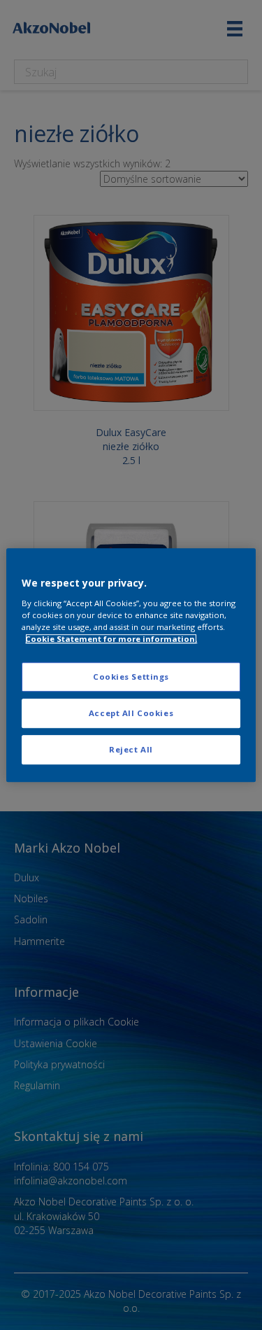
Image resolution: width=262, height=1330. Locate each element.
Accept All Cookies (131, 713)
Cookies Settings (131, 676)
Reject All (131, 749)
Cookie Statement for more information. (111, 639)
